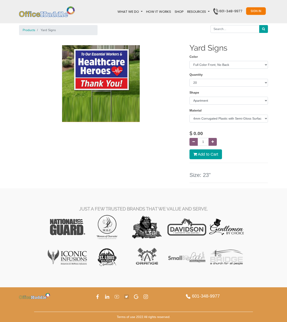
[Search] (263, 29)
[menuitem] (158, 11)
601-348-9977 (205, 296)
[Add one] (213, 142)
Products (29, 30)
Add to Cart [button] (207, 154)
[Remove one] (193, 142)
